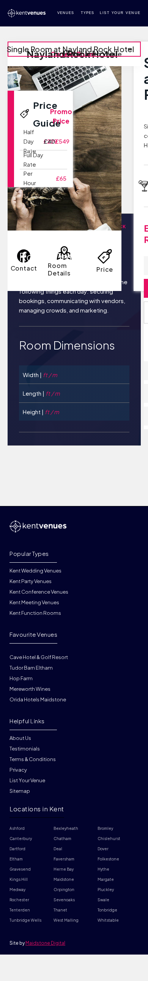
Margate (106, 879)
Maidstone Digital (45, 943)
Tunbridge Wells (25, 920)
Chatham (62, 838)
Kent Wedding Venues (35, 571)
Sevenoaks (64, 899)
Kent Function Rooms (35, 613)
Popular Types (29, 553)
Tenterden (19, 910)
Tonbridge (107, 910)
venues (65, 13)
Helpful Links (27, 720)
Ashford (17, 828)
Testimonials (24, 749)
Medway (17, 889)
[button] (74, 49)
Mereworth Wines (29, 689)
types (87, 13)
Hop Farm (21, 678)
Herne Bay (64, 869)
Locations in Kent (36, 809)
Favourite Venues (33, 634)
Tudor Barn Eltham (31, 668)
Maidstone (64, 879)
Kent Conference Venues (38, 592)
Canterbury (20, 838)
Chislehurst (109, 838)
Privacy (18, 770)
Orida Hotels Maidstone (37, 699)
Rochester (19, 899)
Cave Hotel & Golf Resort (38, 657)
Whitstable (108, 920)
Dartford (17, 848)
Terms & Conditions (32, 759)
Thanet (60, 910)
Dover (103, 848)
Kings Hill (18, 879)
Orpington (64, 889)
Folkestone (108, 859)
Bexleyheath (66, 828)
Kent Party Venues (30, 581)
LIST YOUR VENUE (120, 13)
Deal (58, 848)
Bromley (105, 828)
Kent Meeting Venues (34, 602)
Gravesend (20, 869)
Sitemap (19, 791)
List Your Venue (27, 780)
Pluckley (106, 889)
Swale (103, 899)
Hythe (103, 869)
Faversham (64, 859)
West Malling (66, 920)
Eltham (16, 859)
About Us (20, 738)
